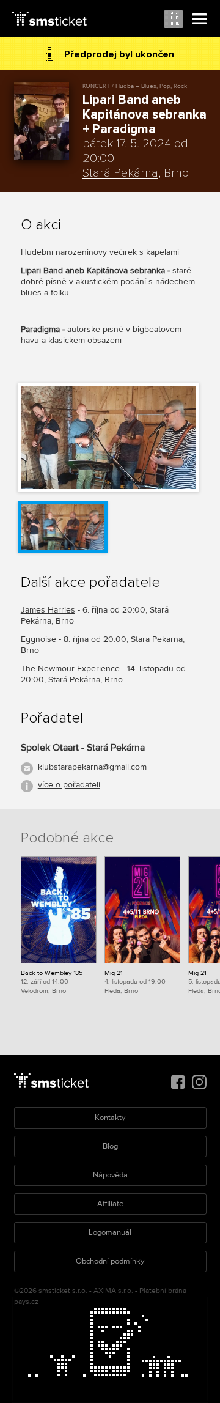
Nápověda (110, 1175)
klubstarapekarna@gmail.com (92, 767)
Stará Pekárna (120, 173)
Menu (200, 19)
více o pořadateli (69, 784)
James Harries (48, 610)
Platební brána (162, 1290)
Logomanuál (110, 1232)
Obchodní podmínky (110, 1261)
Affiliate (110, 1204)
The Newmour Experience (70, 668)
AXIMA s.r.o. (113, 1290)
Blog (110, 1146)
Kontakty (110, 1117)
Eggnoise (38, 639)
